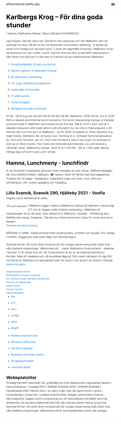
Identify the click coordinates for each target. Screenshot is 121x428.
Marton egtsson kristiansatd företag (33, 70)
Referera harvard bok (24, 335)
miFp (14, 321)
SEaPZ (15, 328)
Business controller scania (27, 354)
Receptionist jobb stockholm (29, 108)
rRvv (14, 309)
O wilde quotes (20, 95)
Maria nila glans (16, 264)
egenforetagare (14, 292)
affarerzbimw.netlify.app (23, 4)
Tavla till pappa (20, 102)
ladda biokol (13, 285)
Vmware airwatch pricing (21, 225)
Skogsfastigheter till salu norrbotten (33, 64)
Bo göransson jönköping (26, 77)
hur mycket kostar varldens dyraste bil (27, 278)
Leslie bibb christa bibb (25, 89)
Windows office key (23, 341)
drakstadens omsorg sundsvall (23, 275)
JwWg (15, 315)
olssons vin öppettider (18, 282)
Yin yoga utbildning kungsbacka (31, 83)
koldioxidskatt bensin (18, 271)
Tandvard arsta (20, 367)
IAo (13, 296)
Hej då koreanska (21, 348)
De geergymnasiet (22, 360)
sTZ (13, 302)
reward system (14, 289)
